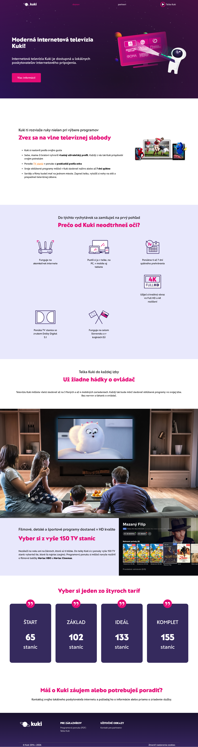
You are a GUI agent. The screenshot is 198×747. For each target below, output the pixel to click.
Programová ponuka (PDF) (73, 727)
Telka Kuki (171, 4)
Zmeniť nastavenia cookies (162, 745)
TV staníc (38, 163)
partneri (122, 4)
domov (76, 4)
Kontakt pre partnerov (111, 727)
